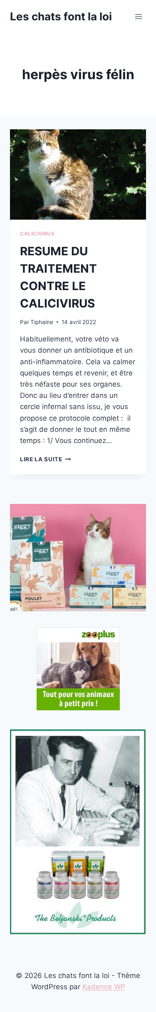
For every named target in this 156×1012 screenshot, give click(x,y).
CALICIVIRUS (37, 233)
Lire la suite (45, 459)
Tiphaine (41, 322)
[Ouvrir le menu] (138, 16)
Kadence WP (103, 987)
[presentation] (78, 174)
